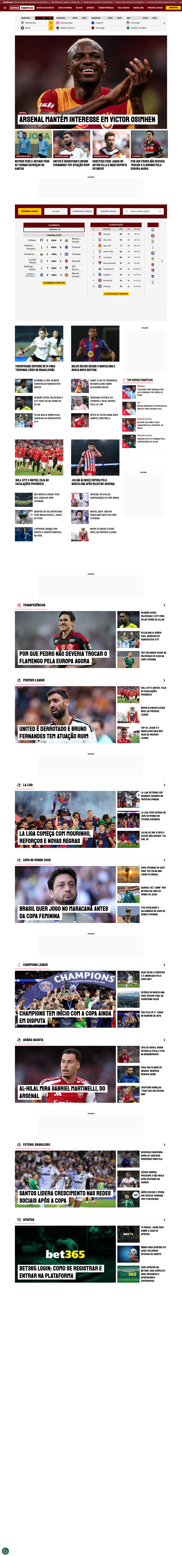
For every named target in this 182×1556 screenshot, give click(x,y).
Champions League (82, 211)
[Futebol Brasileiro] (164, 1145)
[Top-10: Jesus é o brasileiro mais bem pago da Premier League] (128, 734)
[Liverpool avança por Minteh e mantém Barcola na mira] (24, 534)
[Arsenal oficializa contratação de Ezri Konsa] (80, 500)
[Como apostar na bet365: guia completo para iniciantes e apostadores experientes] (128, 1274)
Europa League (108, 211)
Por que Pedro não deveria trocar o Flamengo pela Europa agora (148, 165)
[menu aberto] (5, 7)
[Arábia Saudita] (164, 1040)
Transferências (106, 8)
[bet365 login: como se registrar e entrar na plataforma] (65, 1254)
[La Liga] (164, 785)
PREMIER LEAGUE (155, 8)
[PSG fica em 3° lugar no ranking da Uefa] (128, 1019)
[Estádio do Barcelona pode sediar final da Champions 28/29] (128, 999)
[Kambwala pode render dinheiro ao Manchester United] (24, 386)
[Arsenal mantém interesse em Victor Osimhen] (91, 82)
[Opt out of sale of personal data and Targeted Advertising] (5, 1551)
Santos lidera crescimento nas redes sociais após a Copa (65, 1197)
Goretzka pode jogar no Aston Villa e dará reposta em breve (110, 165)
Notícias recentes (45, 8)
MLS (128, 18)
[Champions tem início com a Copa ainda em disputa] (65, 999)
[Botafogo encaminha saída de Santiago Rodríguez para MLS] (128, 1159)
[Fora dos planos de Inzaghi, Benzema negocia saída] (128, 1074)
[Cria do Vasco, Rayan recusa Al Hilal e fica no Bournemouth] (128, 1054)
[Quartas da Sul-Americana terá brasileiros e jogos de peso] (24, 517)
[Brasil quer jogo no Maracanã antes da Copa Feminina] (80, 517)
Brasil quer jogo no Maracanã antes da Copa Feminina (63, 912)
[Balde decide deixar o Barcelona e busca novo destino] (95, 344)
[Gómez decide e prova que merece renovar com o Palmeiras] (128, 1199)
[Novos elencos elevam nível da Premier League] (80, 534)
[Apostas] (164, 1220)
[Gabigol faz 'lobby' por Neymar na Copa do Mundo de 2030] (128, 894)
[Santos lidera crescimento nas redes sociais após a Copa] (65, 1179)
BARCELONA (139, 8)
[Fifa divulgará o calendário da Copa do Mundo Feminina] (128, 914)
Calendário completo (54, 283)
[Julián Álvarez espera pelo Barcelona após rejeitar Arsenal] (95, 457)
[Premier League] (164, 680)
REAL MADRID (124, 8)
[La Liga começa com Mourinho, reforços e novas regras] (65, 819)
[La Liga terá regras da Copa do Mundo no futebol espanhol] (128, 819)
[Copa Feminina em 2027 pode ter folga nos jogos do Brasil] (128, 874)
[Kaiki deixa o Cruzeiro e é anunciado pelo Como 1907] (128, 979)
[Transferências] (164, 605)
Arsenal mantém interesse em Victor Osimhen (87, 119)
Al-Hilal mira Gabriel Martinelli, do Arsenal (62, 1092)
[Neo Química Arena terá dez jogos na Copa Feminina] (24, 500)
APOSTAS (90, 8)
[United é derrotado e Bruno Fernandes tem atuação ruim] (65, 714)
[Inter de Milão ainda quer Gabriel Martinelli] (80, 420)
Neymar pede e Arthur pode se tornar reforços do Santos (32, 165)
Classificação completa (116, 294)
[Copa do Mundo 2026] (164, 860)
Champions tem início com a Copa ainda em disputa (65, 1017)
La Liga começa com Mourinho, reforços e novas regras (55, 837)
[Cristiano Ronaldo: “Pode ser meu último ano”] (128, 1094)
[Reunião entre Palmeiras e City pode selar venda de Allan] (24, 403)
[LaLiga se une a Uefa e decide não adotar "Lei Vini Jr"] (128, 839)
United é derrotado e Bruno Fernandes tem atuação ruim (71, 163)
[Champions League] (164, 965)
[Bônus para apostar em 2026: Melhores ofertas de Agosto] (128, 1254)
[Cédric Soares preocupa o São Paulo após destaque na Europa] (128, 1179)
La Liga (55, 211)
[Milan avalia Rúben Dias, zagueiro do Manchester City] (24, 420)
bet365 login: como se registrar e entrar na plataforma (60, 1272)
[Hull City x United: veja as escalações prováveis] (39, 457)
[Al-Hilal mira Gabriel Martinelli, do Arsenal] (65, 1074)
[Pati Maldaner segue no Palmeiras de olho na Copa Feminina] (128, 659)
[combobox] (55, 230)
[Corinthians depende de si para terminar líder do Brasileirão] (39, 344)
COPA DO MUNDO (65, 8)
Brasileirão (25, 18)
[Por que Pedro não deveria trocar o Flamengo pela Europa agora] (65, 639)
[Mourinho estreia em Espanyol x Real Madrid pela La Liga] (80, 403)
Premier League (29, 211)
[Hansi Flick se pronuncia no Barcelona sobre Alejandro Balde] (80, 386)
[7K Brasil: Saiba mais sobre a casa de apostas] (128, 1234)
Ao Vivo (79, 8)
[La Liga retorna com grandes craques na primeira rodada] (128, 799)
